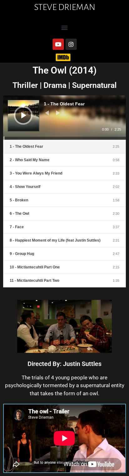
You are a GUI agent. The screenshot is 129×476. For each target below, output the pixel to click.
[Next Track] (58, 112)
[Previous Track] (47, 112)
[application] (64, 117)
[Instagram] (71, 44)
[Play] (23, 115)
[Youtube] (58, 44)
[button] (64, 27)
